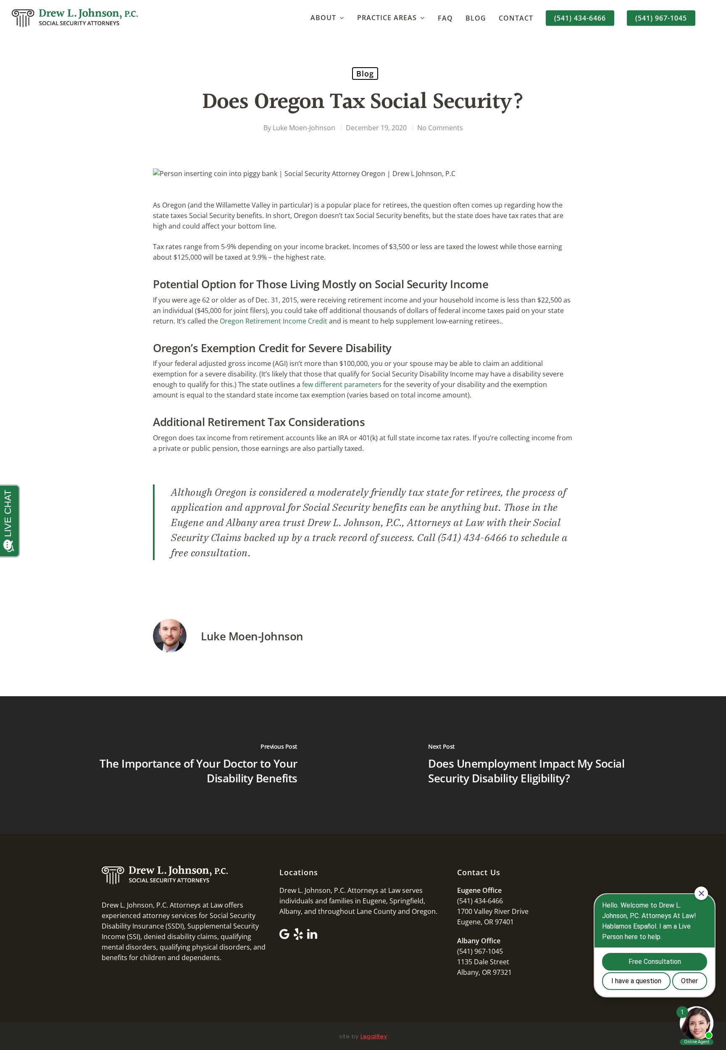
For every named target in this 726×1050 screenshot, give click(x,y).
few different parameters (341, 384)
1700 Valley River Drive (493, 911)
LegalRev (373, 1036)
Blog (476, 18)
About (323, 18)
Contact (516, 18)
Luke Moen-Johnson (304, 127)
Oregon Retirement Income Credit (273, 321)
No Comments (440, 127)
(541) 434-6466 (580, 18)
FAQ (445, 18)
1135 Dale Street (483, 961)
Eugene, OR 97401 (485, 921)
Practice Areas (387, 18)
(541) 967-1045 (661, 18)
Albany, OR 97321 (484, 972)
